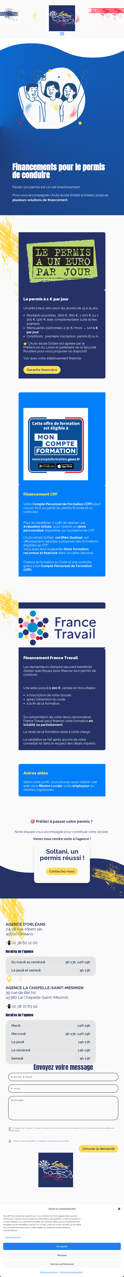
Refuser (62, 1255)
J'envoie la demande (98, 1149)
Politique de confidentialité (71, 1272)
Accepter (62, 1246)
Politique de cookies (49, 1272)
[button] (119, 1208)
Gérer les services (13, 1237)
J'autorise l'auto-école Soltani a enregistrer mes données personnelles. (40, 1141)
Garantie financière (42, 370)
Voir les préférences (62, 1264)
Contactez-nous (62, 871)
